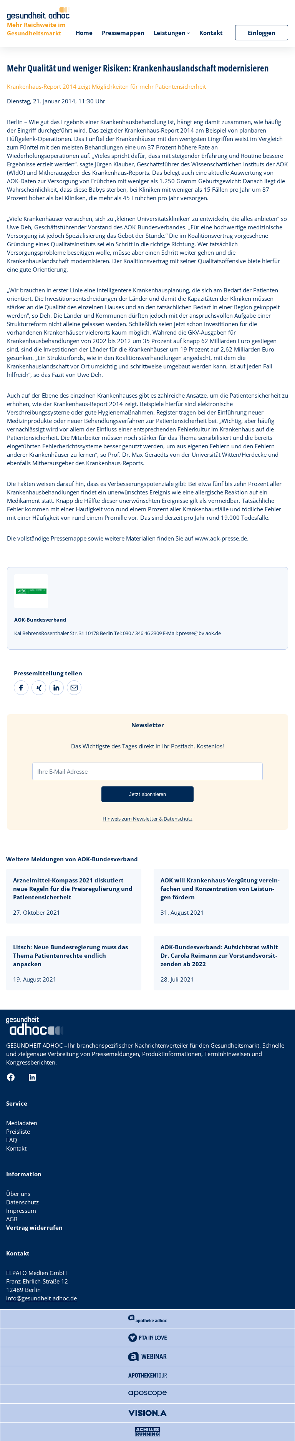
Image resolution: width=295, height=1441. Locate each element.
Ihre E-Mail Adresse (62, 771)
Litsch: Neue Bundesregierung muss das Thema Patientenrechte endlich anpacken (70, 955)
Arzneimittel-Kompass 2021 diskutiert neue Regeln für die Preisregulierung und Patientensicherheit (73, 888)
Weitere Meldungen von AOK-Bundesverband (72, 859)
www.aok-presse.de (221, 538)
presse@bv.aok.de (200, 633)
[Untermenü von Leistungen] (188, 33)
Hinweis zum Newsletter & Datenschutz (147, 818)
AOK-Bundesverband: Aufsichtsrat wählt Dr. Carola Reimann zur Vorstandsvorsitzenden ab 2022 (219, 955)
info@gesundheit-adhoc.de (41, 1298)
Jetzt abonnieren (147, 794)
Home (84, 32)
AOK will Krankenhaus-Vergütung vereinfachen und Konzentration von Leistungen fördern (220, 888)
